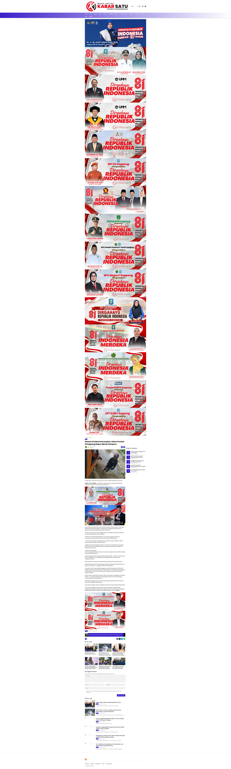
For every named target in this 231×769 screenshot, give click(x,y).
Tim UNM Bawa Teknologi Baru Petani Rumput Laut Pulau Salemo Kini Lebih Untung (118, 667)
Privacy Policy (109, 763)
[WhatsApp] (124, 639)
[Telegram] (122, 639)
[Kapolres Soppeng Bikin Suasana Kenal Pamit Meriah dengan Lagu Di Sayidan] (91, 661)
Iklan (103, 763)
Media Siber (97, 763)
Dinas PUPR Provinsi (93, 631)
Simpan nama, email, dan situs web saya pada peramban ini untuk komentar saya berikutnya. (103, 692)
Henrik (89, 446)
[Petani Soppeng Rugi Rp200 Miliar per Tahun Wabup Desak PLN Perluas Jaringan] (118, 648)
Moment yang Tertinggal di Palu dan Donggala (138, 452)
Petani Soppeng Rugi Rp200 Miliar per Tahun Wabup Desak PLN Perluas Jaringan (118, 654)
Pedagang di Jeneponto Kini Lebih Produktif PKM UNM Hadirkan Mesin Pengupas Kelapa (105, 667)
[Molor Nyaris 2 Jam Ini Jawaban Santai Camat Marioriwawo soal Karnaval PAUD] (105, 648)
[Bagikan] (124, 447)
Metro (86, 439)
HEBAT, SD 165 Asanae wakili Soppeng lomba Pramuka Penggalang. (137, 457)
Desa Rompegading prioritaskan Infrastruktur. (138, 470)
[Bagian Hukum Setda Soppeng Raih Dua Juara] (91, 648)
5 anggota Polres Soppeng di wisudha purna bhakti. (137, 461)
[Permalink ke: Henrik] (86, 447)
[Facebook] (117, 639)
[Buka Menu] (145, 6)
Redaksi (92, 763)
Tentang (87, 763)
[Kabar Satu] (107, 6)
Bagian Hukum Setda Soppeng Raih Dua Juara (90, 653)
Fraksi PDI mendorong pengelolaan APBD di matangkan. (138, 466)
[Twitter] (120, 639)
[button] (139, 6)
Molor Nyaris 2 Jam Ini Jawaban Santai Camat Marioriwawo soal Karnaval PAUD (105, 654)
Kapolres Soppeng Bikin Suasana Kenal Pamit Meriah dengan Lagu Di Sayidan (91, 667)
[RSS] (86, 759)
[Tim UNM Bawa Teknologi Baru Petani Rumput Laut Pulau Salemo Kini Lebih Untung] (118, 661)
